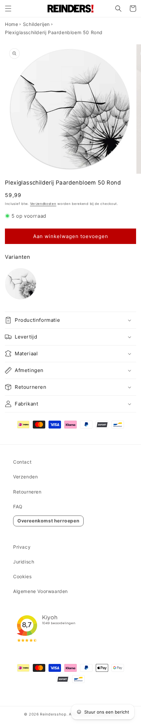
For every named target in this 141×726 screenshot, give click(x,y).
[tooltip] (20, 284)
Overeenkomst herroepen (48, 520)
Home (11, 24)
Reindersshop (53, 714)
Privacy (21, 547)
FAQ (18, 506)
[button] (8, 8)
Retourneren (27, 492)
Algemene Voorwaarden (40, 591)
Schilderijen (36, 24)
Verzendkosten (43, 204)
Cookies (22, 576)
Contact (22, 462)
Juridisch (23, 561)
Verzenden (25, 476)
